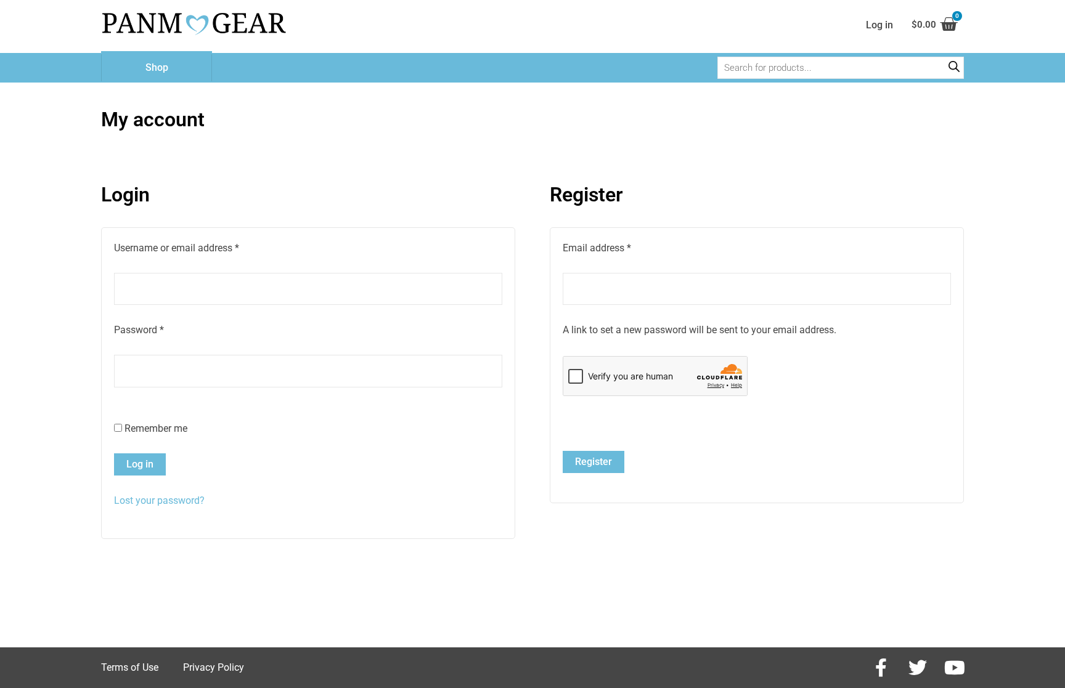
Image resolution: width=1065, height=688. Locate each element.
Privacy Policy (213, 667)
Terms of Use (129, 667)
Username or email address (195, 247)
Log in (139, 464)
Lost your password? (159, 500)
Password (158, 329)
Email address (616, 247)
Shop (156, 67)
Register (593, 461)
